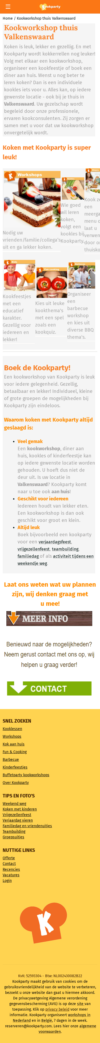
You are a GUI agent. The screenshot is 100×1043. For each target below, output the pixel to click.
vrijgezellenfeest (34, 549)
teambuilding (65, 549)
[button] (8, 6)
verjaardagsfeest (55, 541)
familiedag (29, 556)
